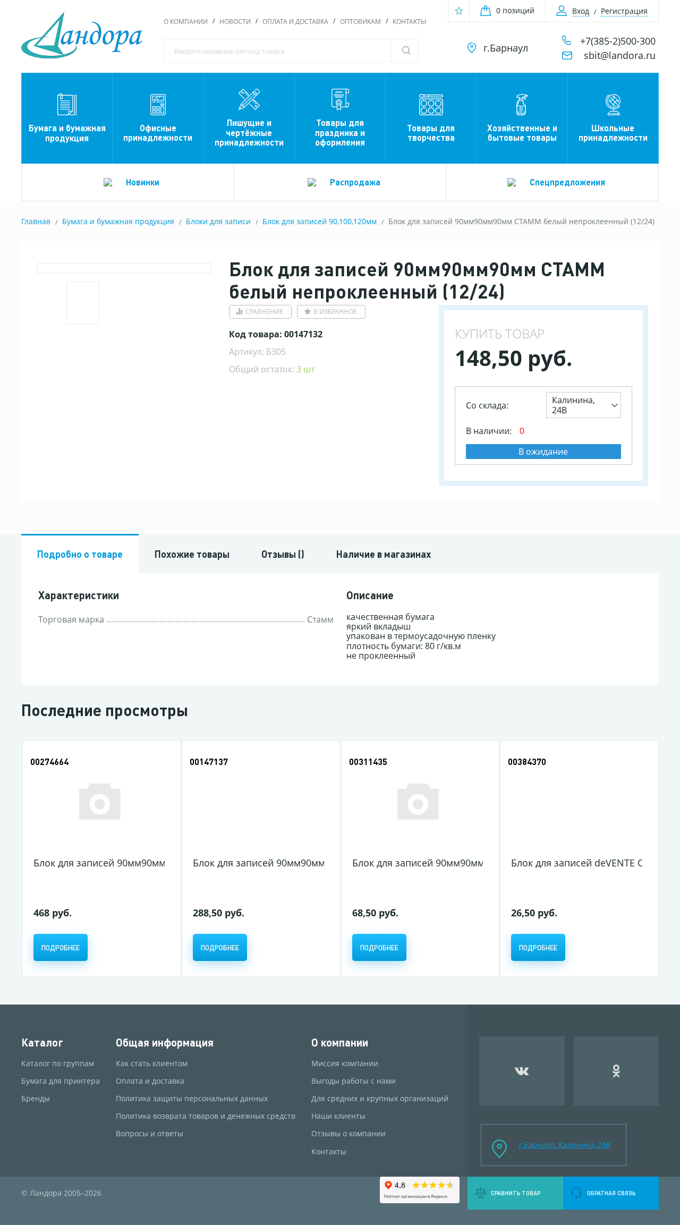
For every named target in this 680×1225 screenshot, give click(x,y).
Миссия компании (344, 1063)
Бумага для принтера (60, 1081)
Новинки (142, 182)
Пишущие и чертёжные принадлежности (249, 132)
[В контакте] (522, 1070)
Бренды (35, 1098)
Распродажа (355, 182)
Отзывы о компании (348, 1133)
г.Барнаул (505, 47)
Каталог (42, 1042)
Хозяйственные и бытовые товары (522, 132)
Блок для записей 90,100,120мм (319, 221)
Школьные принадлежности (613, 132)
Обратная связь (611, 1193)
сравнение (264, 311)
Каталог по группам (57, 1063)
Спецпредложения (567, 182)
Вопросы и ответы (149, 1133)
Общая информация (165, 1042)
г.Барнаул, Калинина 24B (564, 1144)
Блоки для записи (218, 221)
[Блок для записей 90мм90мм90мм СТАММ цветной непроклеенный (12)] (258, 800)
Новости (235, 21)
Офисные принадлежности (157, 132)
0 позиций (515, 10)
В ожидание (543, 451)
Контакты (409, 21)
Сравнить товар (515, 1193)
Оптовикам (360, 21)
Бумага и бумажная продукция (67, 132)
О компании (186, 21)
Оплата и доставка (295, 21)
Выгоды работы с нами (353, 1081)
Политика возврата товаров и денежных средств (205, 1116)
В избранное (335, 311)
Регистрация (624, 11)
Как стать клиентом (152, 1063)
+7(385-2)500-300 (618, 41)
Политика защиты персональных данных (192, 1098)
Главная (35, 221)
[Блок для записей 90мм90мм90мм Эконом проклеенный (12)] (417, 800)
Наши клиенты (338, 1116)
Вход (580, 11)
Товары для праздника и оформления (340, 132)
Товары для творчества (431, 132)
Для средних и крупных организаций (379, 1098)
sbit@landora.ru (620, 55)
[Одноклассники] (616, 1070)
